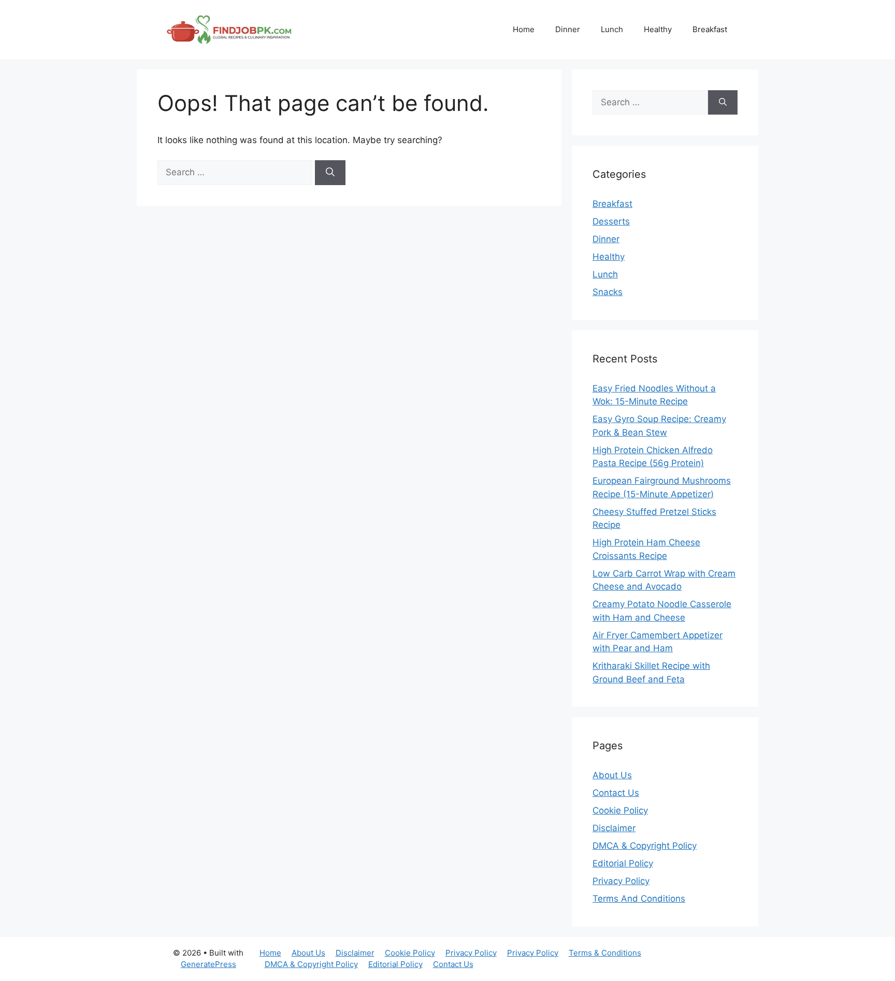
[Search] (330, 172)
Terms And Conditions (639, 898)
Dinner (567, 29)
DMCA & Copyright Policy (645, 845)
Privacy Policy (621, 881)
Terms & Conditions (605, 953)
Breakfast (709, 29)
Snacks (608, 292)
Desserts (611, 221)
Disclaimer (614, 828)
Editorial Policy (623, 863)
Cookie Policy (620, 810)
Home (524, 29)
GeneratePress (208, 964)
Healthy (658, 29)
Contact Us (616, 793)
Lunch (612, 29)
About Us (612, 775)
